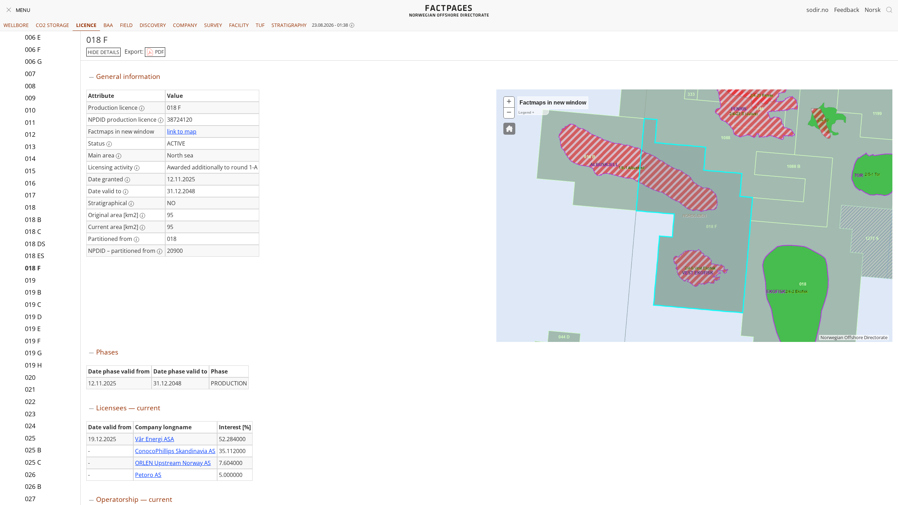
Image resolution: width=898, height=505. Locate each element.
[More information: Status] (109, 144)
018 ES (34, 255)
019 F (32, 341)
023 (30, 414)
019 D (33, 316)
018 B (33, 219)
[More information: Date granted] (127, 180)
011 (30, 122)
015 (30, 171)
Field (126, 25)
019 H (33, 365)
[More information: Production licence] (142, 108)
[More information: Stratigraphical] (131, 204)
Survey (213, 25)
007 (30, 73)
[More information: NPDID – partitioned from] (159, 251)
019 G (33, 353)
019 (30, 280)
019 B (33, 292)
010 (30, 110)
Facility (239, 25)
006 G (33, 61)
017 (30, 195)
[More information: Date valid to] (125, 192)
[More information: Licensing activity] (137, 168)
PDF (159, 51)
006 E (33, 37)
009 (30, 98)
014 (30, 158)
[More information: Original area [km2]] (142, 215)
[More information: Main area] (118, 156)
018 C (33, 231)
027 (30, 498)
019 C (33, 304)
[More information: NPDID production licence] (160, 120)
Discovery (153, 25)
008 (30, 86)
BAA (108, 25)
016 (30, 183)
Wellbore (16, 25)
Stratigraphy (289, 25)
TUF (260, 25)
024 (30, 426)
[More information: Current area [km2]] (142, 227)
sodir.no (817, 10)
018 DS (35, 244)
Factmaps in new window (553, 103)
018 (30, 207)
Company (185, 25)
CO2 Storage (52, 25)
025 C (33, 462)
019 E (33, 328)
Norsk (872, 10)
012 (30, 134)
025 (30, 438)
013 (30, 146)
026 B (33, 486)
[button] (509, 129)
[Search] (889, 10)
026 (30, 474)
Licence (86, 25)
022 (30, 401)
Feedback (846, 10)
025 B (33, 450)
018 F (33, 268)
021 (30, 389)
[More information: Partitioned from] (136, 239)
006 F (32, 49)
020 (30, 377)
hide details (103, 52)
